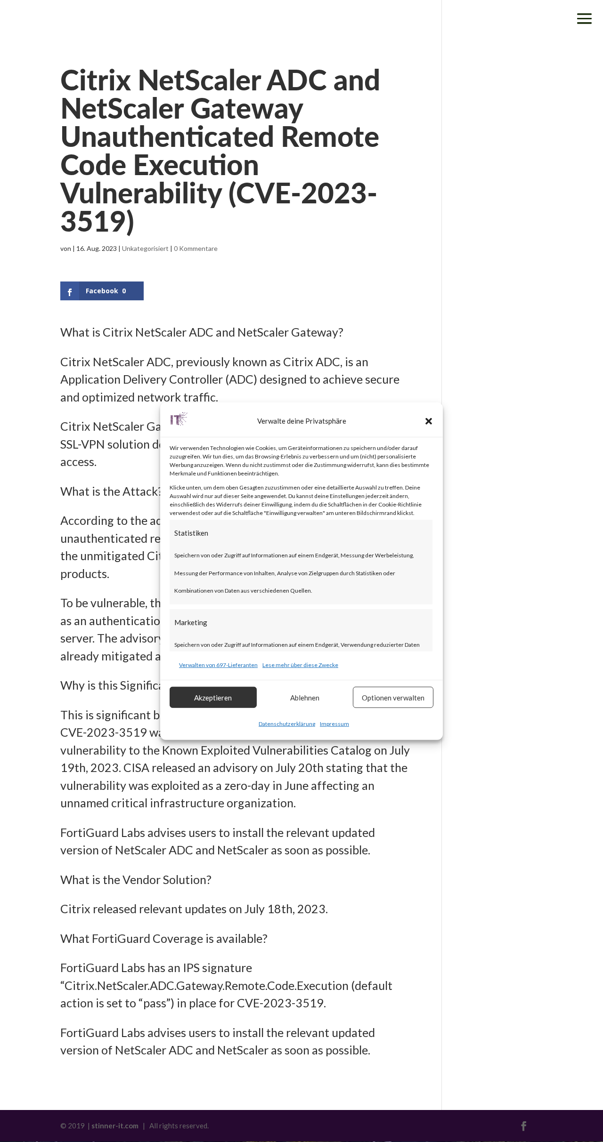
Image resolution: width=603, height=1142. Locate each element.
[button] (428, 421)
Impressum (334, 723)
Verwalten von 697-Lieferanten (218, 664)
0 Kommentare (196, 248)
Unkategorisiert (145, 248)
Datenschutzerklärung (287, 723)
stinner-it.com (115, 1125)
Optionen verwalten (393, 697)
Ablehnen (304, 697)
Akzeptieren (213, 697)
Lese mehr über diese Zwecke (300, 664)
